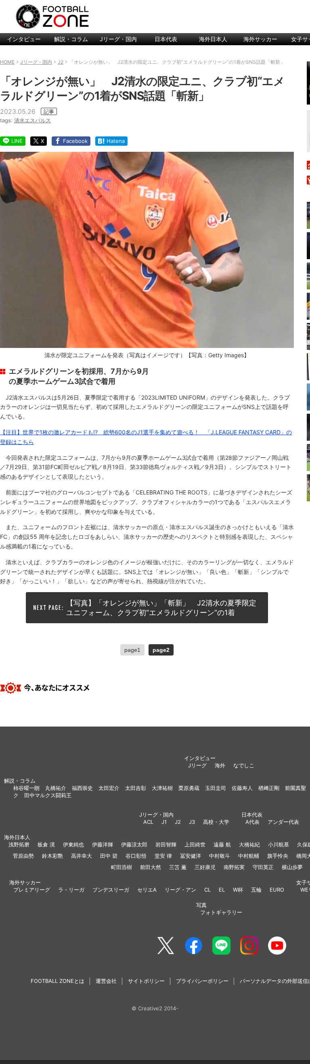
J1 (164, 822)
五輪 (256, 889)
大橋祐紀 (249, 844)
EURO (277, 889)
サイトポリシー (146, 981)
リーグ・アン (180, 889)
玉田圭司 (215, 788)
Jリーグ (197, 765)
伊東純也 (73, 844)
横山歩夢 (292, 867)
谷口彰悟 (136, 855)
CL (207, 889)
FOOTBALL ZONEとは (57, 981)
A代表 (252, 822)
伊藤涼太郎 (134, 844)
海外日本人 (213, 39)
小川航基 (278, 844)
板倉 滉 (46, 844)
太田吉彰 (135, 788)
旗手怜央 (277, 855)
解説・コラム (71, 39)
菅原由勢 (23, 855)
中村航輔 (248, 855)
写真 (201, 905)
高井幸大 (81, 855)
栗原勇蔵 (188, 788)
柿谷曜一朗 (26, 788)
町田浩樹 (121, 867)
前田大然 (150, 867)
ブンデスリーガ (110, 889)
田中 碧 (108, 855)
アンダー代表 (283, 822)
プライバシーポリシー (202, 981)
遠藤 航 (222, 844)
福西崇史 (82, 788)
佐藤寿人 (242, 788)
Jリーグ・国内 (118, 39)
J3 (192, 822)
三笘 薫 (177, 867)
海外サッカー (260, 39)
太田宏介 (108, 788)
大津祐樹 (162, 788)
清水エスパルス (32, 120)
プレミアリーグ (31, 889)
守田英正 (263, 867)
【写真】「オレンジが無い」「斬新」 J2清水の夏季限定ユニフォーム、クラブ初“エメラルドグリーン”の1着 (161, 607)
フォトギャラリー (221, 912)
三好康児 (205, 867)
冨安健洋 (190, 855)
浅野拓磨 (18, 844)
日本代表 (166, 39)
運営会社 (106, 981)
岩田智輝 (165, 844)
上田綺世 (194, 844)
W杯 (238, 889)
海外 (220, 765)
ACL (148, 822)
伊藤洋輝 (102, 844)
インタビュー (24, 39)
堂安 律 (163, 855)
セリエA (147, 889)
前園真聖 (295, 788)
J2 (178, 822)
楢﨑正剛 (268, 788)
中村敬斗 (219, 855)
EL (222, 889)
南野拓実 (234, 867)
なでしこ (243, 765)
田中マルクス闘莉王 (47, 795)
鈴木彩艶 (52, 855)
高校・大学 (216, 822)
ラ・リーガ (71, 889)
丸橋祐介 (55, 788)
